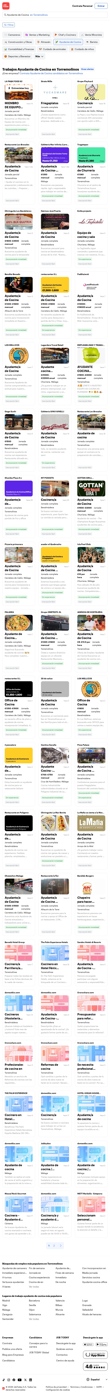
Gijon (32, 1309)
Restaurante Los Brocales (17, 144)
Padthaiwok (83, 274)
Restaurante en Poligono (17, 812)
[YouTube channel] (19, 1380)
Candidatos (8, 1360)
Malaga (6, 1309)
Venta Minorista (93, 34)
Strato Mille (46, 81)
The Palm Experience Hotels (54, 942)
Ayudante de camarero (14, 1268)
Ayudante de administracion (64, 1268)
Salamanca (35, 1314)
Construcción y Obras (20, 42)
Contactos (62, 1354)
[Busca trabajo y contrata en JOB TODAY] (5, 5)
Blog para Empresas (13, 1354)
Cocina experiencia (39, 1277)
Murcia (59, 1309)
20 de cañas (47, 678)
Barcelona (34, 1300)
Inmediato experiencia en (14, 1273)
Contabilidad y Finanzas (21, 49)
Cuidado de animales (54, 49)
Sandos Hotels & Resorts (89, 942)
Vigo (4, 1305)
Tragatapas (82, 144)
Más (37, 56)
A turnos (7, 1277)
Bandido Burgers (85, 876)
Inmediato (61, 1277)
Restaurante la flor (50, 876)
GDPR (99, 1387)
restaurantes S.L (49, 274)
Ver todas (34, 1286)
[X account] (25, 1380)
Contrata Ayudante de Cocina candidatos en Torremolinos (51, 73)
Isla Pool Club (84, 544)
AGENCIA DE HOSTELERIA (89, 612)
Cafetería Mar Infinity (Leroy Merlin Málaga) (54, 145)
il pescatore (10, 745)
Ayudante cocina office (94, 1282)
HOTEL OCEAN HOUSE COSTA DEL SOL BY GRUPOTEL (88, 1094)
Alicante (60, 1314)
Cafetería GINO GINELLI (52, 411)
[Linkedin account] (30, 1380)
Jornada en (35, 1272)
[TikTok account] (3, 1380)
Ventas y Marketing (39, 34)
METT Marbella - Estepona (89, 1193)
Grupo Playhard (85, 81)
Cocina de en (36, 1282)
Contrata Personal (82, 5)
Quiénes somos (64, 1349)
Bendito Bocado (12, 274)
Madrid (6, 1300)
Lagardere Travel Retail (52, 345)
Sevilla (32, 1305)
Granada (87, 1305)
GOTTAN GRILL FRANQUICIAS (84, 479)
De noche (61, 1282)
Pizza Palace (83, 745)
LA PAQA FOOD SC (13, 81)
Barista (94, 42)
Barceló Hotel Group (15, 942)
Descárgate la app (66, 1343)
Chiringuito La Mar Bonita (53, 812)
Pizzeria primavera (14, 544)
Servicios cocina (91, 1277)
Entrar (101, 5)
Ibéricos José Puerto (51, 211)
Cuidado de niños (84, 49)
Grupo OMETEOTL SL (51, 612)
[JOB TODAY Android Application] (102, 1344)
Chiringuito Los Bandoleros (18, 211)
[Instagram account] (8, 1380)
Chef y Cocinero (67, 34)
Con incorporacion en (94, 1268)
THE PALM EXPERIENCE (16, 1093)
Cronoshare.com (85, 992)
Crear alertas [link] (87, 69)
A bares (6, 1286)
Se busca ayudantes (13, 1282)
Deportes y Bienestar (19, 56)
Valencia (60, 1300)
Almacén (45, 42)
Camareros (14, 34)
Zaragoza (7, 1314)
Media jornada (90, 1272)
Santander (8, 1319)
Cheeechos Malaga (14, 876)
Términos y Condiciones (81, 1387)
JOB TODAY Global (39, 1352)
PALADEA (9, 612)
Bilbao (59, 1305)
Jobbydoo (46, 1143)
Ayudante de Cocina (70, 42)
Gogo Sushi (10, 411)
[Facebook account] (14, 1380)
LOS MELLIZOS (12, 345)
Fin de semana (37, 1268)
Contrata (7, 1343)
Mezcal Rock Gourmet (15, 1193)
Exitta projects (84, 211)
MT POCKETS (47, 478)
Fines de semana (65, 1272)
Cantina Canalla (48, 745)
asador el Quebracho (51, 544)
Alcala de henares (91, 1314)
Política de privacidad (56, 1387)
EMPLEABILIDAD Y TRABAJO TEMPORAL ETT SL (91, 346)
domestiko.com (12, 992)
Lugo (85, 1300)
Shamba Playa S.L (13, 478)
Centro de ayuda (65, 1360)
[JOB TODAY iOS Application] (88, 1344)
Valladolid (87, 1309)
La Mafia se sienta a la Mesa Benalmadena (90, 813)
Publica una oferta (12, 1349)
